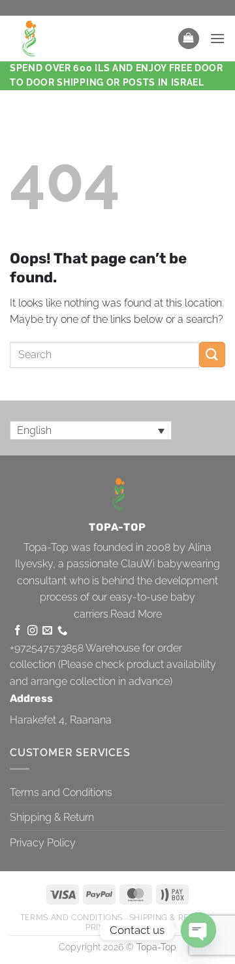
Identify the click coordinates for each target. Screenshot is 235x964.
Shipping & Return (52, 817)
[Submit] (212, 354)
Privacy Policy (43, 843)
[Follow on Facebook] (17, 631)
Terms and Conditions (61, 792)
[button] (188, 39)
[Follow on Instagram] (32, 631)
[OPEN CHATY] (198, 930)
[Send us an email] (47, 631)
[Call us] (62, 631)
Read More (136, 614)
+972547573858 (47, 648)
